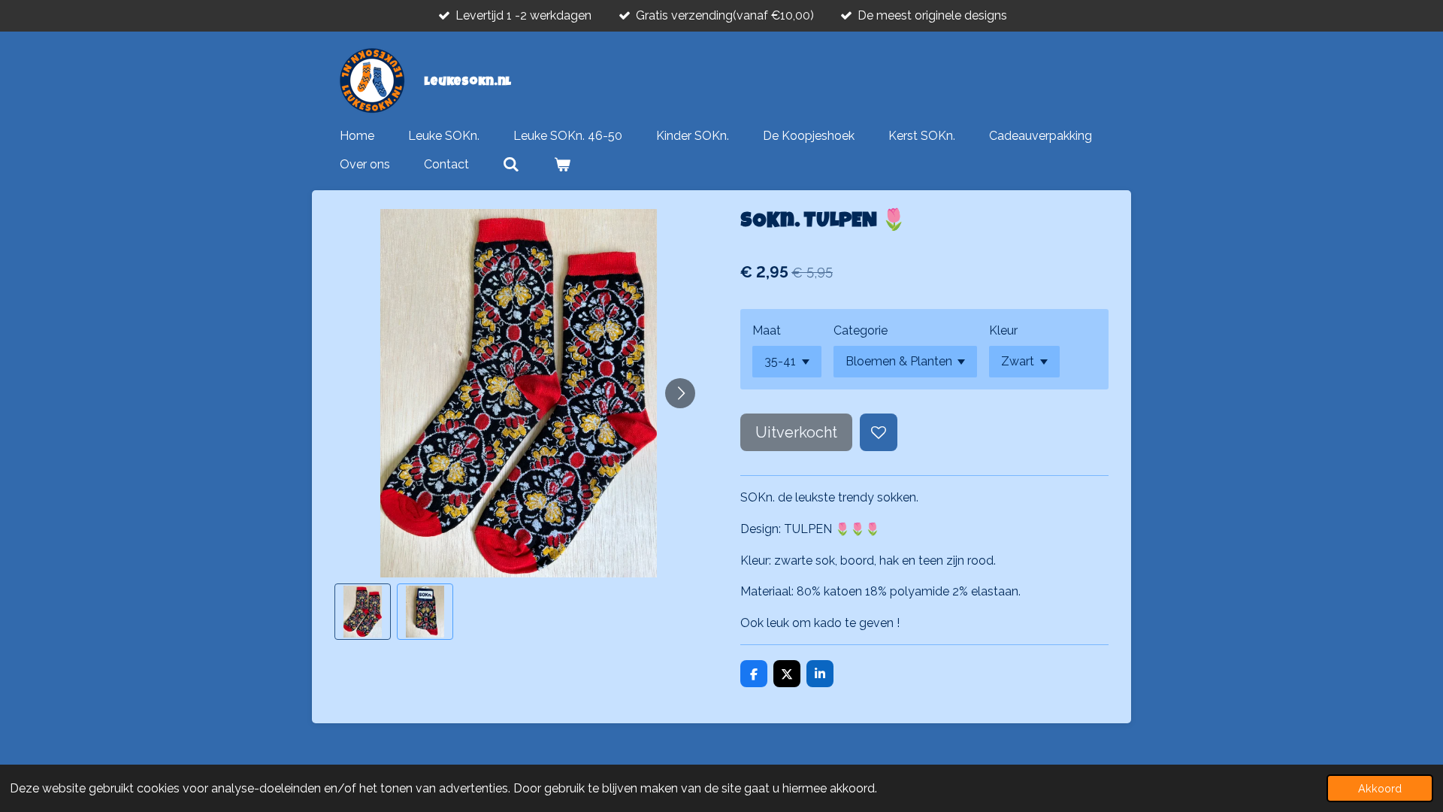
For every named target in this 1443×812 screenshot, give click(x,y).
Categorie (860, 330)
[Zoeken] (511, 164)
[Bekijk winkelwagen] (561, 164)
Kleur (1003, 330)
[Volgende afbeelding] (680, 393)
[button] (362, 611)
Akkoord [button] (1380, 788)
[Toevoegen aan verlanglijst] (878, 432)
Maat (766, 330)
